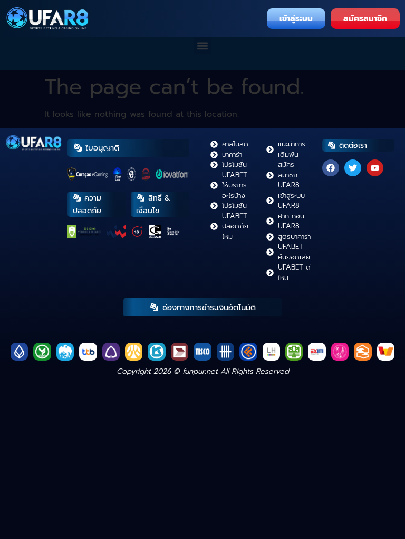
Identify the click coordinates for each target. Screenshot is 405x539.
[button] (202, 45)
